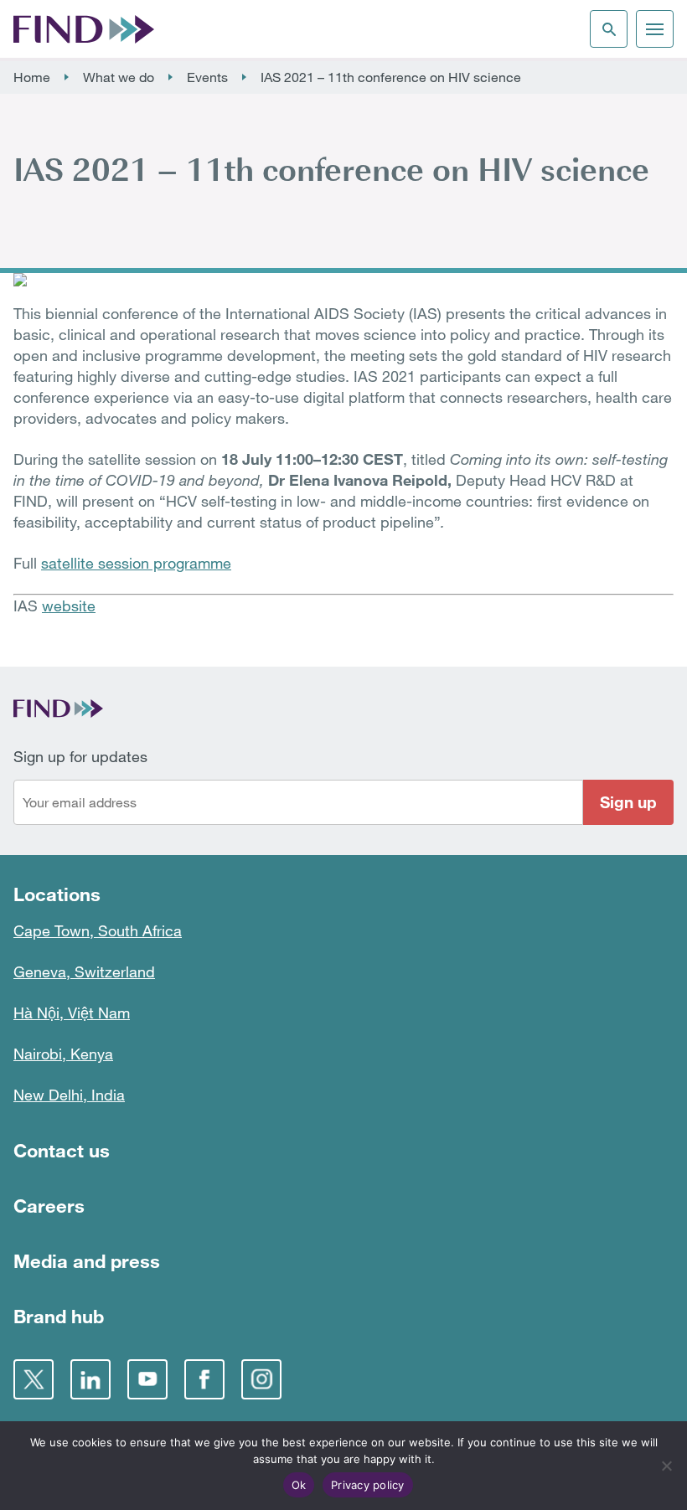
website (69, 605)
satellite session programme (136, 563)
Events (207, 77)
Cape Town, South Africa (97, 930)
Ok (299, 1485)
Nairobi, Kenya (63, 1053)
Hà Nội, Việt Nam (71, 1012)
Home (31, 77)
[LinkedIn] (90, 1379)
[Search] (609, 29)
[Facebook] (204, 1379)
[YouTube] (147, 1379)
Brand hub (58, 1316)
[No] (666, 1465)
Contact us (61, 1150)
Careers (49, 1205)
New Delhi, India (69, 1094)
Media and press (86, 1261)
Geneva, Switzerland (84, 971)
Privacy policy (368, 1485)
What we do (118, 77)
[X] (33, 1379)
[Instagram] (261, 1379)
